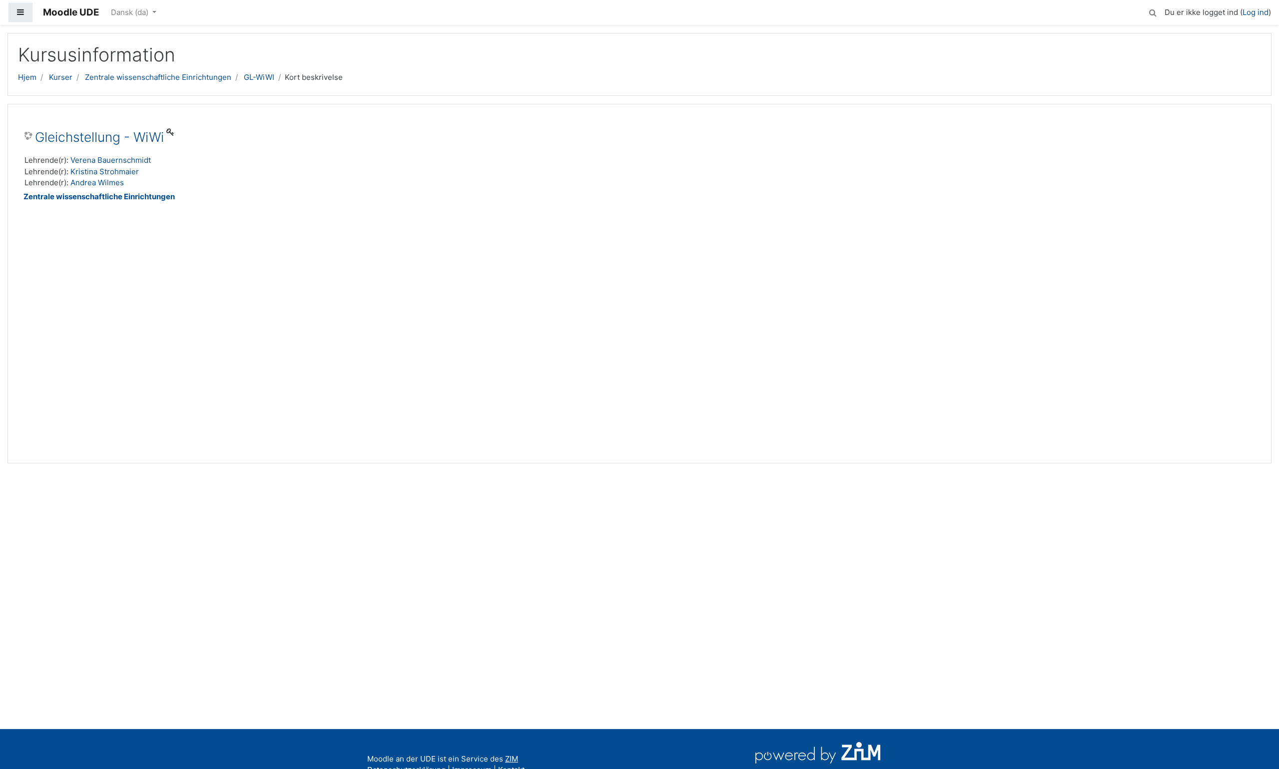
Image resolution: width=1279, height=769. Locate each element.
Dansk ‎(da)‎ (130, 12)
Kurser (60, 77)
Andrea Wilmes (97, 182)
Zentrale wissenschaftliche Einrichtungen (158, 77)
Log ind (1256, 12)
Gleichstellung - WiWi (99, 137)
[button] (1153, 11)
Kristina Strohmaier (104, 171)
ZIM (511, 759)
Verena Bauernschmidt (110, 160)
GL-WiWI (259, 77)
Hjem (27, 77)
